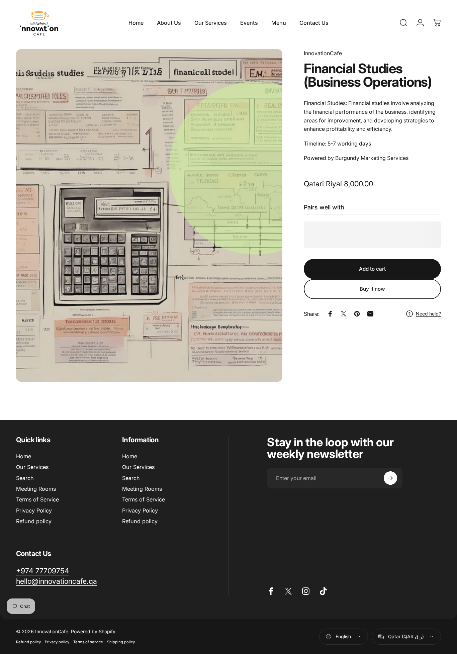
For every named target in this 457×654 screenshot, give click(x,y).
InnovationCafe (323, 53)
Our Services (32, 467)
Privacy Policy (34, 510)
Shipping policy (121, 642)
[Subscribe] (390, 478)
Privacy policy (57, 642)
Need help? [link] (428, 313)
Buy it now (372, 289)
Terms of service (88, 642)
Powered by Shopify (93, 631)
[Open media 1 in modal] (149, 215)
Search (25, 478)
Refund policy (34, 521)
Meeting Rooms (36, 488)
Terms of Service (37, 499)
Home (23, 456)
